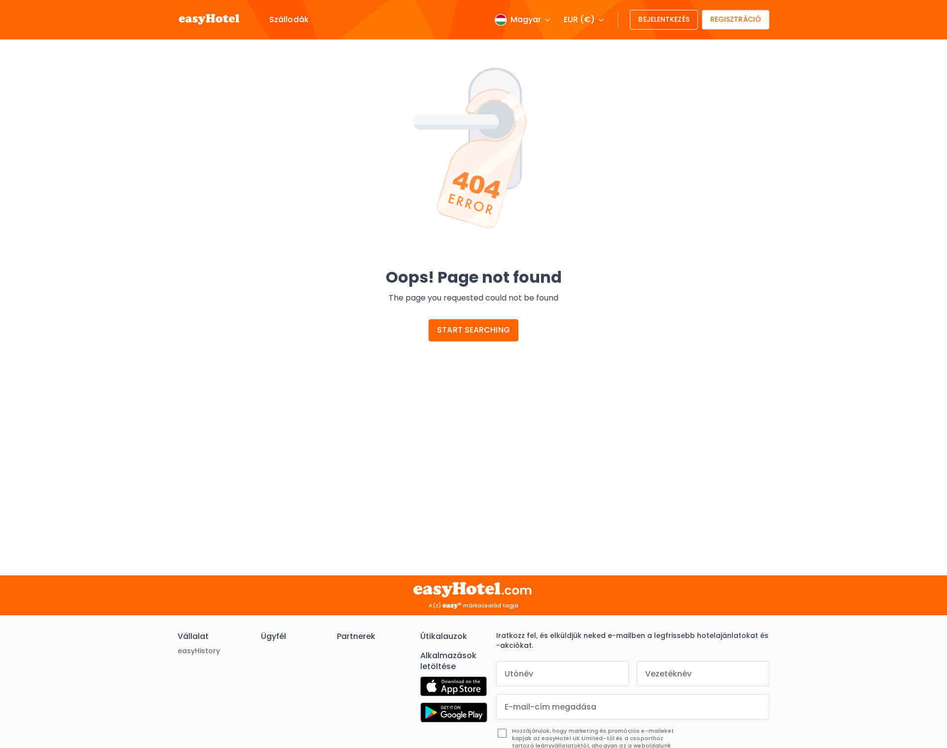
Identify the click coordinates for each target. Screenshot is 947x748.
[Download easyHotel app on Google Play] (453, 714)
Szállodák (289, 19)
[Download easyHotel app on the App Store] (453, 687)
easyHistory (199, 651)
